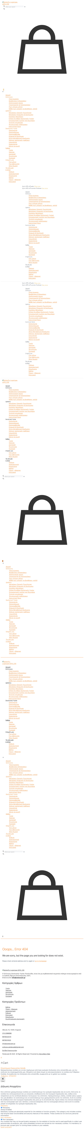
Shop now (37, 186)
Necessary (6, 1107)
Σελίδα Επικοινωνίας (9, 1050)
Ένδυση (8, 1013)
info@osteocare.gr (18, 977)
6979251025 (6, 1040)
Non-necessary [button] (6, 1117)
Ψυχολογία (9, 994)
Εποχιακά (9, 1015)
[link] (24, 7)
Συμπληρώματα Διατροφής (15, 1019)
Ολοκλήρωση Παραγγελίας (10, 1068)
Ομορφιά (9, 996)
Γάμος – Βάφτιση (11, 1009)
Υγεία (8, 988)
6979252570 (6, 1037)
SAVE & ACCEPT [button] (6, 1127)
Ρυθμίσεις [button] (4, 1076)
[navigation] (42, 1062)
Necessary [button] (4, 1106)
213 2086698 (6, 1033)
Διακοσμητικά (10, 1011)
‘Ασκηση (8, 990)
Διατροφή (9, 992)
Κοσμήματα (10, 1017)
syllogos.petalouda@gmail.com (13, 1047)
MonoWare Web (44, 1054)
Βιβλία (8, 1007)
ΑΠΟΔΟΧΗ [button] (12, 1076)
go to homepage (40, 961)
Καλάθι (22, 1068)
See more (45, 188)
